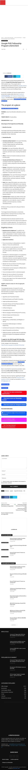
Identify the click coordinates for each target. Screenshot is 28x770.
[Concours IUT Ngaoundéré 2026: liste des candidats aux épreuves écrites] (5, 636)
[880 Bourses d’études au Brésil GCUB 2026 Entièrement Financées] (5, 612)
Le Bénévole (9, 73)
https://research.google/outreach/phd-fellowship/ (12, 345)
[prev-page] (2, 559)
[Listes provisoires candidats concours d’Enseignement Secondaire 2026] (5, 643)
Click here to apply (5, 384)
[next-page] (4, 559)
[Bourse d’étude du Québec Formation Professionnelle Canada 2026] (5, 540)
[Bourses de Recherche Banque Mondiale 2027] (5, 547)
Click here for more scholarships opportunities (12, 392)
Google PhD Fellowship (18, 490)
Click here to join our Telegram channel (15, 404)
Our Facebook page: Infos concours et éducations (13, 413)
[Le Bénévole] (2, 73)
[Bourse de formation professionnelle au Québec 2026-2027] (5, 598)
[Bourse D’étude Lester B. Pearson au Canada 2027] (5, 554)
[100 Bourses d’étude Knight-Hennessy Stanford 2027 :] (5, 590)
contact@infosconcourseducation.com (17, 744)
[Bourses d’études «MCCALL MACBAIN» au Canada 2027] (5, 620)
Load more (14, 624)
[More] (22, 76)
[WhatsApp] (17, 756)
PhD (24, 490)
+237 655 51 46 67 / (14, 745)
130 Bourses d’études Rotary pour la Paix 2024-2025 (21, 510)
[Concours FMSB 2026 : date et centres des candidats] (5, 650)
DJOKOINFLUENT (16, 768)
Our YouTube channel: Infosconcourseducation (9, 426)
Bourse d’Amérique (18, 37)
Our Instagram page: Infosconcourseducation (8, 419)
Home (2, 37)
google (11, 490)
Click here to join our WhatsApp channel (12, 399)
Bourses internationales (9, 37)
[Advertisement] (14, 20)
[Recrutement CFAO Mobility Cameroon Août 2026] (5, 669)
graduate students (22, 85)
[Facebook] (11, 756)
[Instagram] (14, 756)
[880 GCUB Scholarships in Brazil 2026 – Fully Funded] (5, 605)
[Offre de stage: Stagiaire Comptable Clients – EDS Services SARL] (5, 676)
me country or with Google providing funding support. (12, 96)
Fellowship (7, 490)
